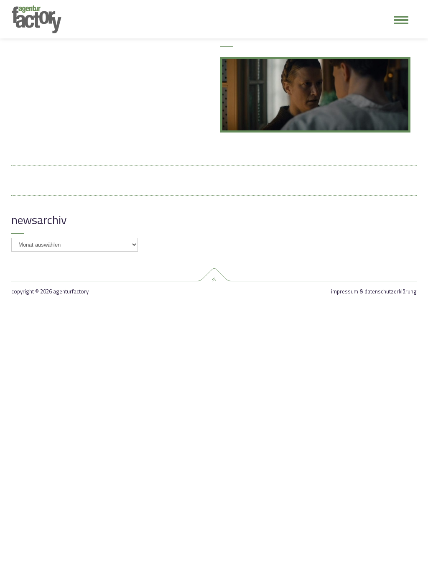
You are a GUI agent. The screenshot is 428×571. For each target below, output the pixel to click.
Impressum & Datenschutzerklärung (374, 292)
